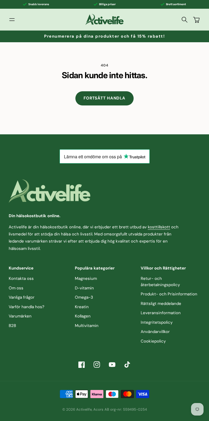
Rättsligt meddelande (161, 303)
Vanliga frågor (22, 297)
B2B (12, 325)
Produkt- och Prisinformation (169, 294)
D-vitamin (84, 288)
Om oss (16, 288)
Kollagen (83, 316)
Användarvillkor (155, 331)
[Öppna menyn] (12, 19)
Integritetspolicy (157, 322)
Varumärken (20, 316)
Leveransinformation (161, 313)
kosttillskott (159, 227)
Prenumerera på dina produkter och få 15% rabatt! (104, 36)
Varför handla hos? (26, 307)
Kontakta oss (21, 278)
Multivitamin (87, 325)
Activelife (84, 409)
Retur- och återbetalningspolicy (160, 281)
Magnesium (86, 278)
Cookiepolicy (153, 341)
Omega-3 (84, 297)
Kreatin (82, 307)
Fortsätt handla (104, 98)
